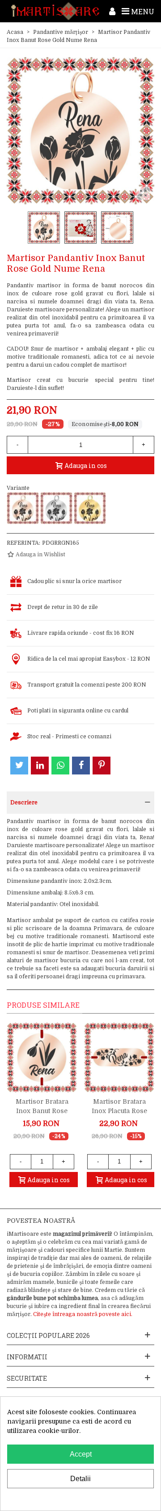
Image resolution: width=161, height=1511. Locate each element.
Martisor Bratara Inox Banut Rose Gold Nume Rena (41, 1111)
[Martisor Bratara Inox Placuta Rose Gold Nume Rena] (119, 1058)
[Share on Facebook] (81, 765)
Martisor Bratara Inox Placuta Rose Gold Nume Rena (119, 1111)
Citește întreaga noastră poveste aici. (82, 1314)
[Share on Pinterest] (101, 765)
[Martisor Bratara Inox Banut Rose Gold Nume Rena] (42, 1058)
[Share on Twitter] (19, 765)
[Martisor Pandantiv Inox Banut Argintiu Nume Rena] (56, 508)
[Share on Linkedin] (40, 765)
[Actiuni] (112, 11)
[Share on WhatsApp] (60, 765)
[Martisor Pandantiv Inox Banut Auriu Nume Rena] (90, 508)
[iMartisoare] (55, 11)
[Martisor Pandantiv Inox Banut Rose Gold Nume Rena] (23, 508)
